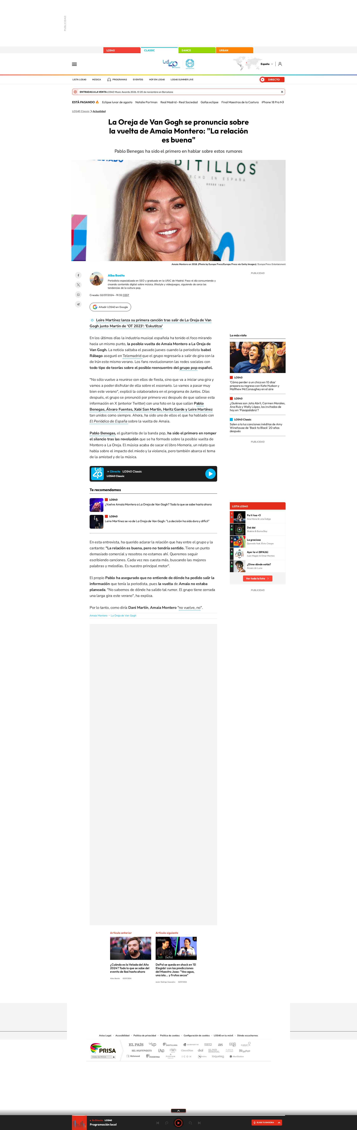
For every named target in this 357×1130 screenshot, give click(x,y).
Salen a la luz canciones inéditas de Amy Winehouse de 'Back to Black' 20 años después (256, 427)
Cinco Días (186, 1049)
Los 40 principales (154, 1045)
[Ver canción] (239, 517)
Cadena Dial (200, 1049)
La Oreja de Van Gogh (123, 615)
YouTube (171, 996)
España (265, 64)
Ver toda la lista (255, 578)
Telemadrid (132, 355)
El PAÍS (136, 1045)
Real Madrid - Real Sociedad (179, 102)
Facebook (78, 275)
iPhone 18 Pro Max (274, 102)
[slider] (178, 1115)
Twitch (193, 996)
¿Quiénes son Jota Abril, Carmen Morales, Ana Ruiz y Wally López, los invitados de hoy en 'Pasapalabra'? (257, 406)
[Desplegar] (178, 1110)
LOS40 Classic (81, 111)
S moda (202, 1055)
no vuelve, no (189, 607)
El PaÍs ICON (186, 1055)
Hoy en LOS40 (157, 79)
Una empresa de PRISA (103, 1048)
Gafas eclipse (209, 102)
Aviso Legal (105, 1035)
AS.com (219, 1045)
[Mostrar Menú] (77, 64)
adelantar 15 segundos (190, 1123)
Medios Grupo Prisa (103, 1057)
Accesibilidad (122, 1035)
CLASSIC (149, 50)
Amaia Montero (98, 615)
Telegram (78, 304)
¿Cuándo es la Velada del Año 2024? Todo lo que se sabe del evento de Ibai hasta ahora (129, 968)
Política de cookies (170, 1035)
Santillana (171, 1045)
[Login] (280, 64)
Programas (119, 79)
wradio (172, 1049)
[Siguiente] (283, 102)
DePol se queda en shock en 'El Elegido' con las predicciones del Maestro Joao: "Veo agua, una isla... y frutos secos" (176, 970)
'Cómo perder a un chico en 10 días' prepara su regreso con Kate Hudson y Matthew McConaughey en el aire (254, 385)
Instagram (156, 996)
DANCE (186, 50)
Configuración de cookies (197, 1035)
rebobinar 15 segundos (166, 1123)
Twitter (78, 285)
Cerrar (282, 91)
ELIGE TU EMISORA (265, 1122)
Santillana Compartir (191, 1045)
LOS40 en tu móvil (223, 1035)
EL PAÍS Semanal (214, 1049)
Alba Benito (116, 275)
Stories (201, 996)
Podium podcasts (170, 1055)
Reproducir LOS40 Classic (210, 474)
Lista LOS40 (79, 79)
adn (231, 1045)
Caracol (244, 1045)
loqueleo (218, 1055)
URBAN (223, 50)
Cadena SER (207, 1045)
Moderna (152, 1055)
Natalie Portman (146, 102)
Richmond (133, 1055)
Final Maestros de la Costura (240, 102)
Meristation (236, 1055)
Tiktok (164, 996)
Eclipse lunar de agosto (117, 102)
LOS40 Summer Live (182, 79)
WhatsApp (78, 294)
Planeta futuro (228, 1049)
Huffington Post (141, 1049)
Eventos (138, 79)
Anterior (157, 1123)
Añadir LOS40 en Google (113, 307)
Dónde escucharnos (247, 1035)
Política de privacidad (145, 1035)
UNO (161, 1049)
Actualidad (99, 111)
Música (96, 79)
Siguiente (199, 1123)
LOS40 (111, 50)
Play (178, 1123)
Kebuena (241, 1049)
